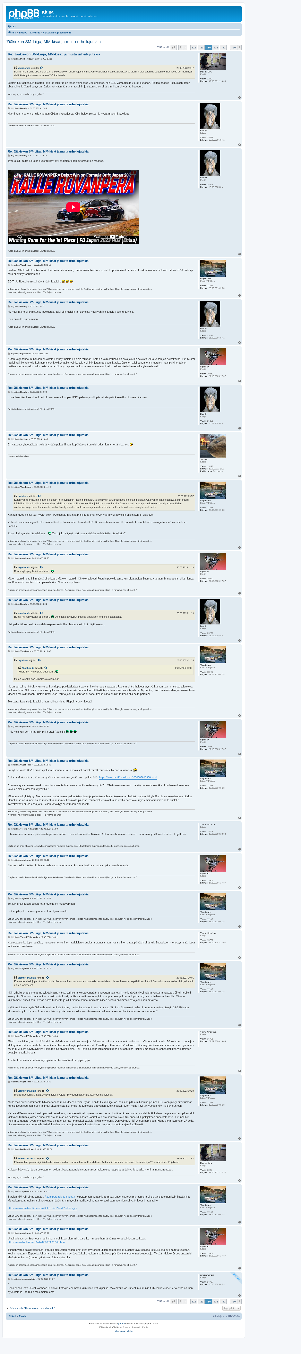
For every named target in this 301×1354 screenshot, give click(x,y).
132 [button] (223, 47)
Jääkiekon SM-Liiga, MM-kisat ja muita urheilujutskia (53, 41)
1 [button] (185, 47)
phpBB (121, 1323)
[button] (174, 47)
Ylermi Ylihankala (27, 977)
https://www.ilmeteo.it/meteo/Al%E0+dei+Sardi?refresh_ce (42, 1208)
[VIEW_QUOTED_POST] (41, 68)
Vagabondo (24, 68)
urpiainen (23, 496)
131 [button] (216, 47)
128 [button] (194, 47)
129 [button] (201, 47)
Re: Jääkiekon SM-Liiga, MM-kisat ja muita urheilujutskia (54, 54)
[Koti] (24, 13)
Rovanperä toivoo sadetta (60, 1196)
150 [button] (233, 47)
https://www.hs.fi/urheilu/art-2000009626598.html (36, 1242)
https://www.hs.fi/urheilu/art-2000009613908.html (128, 777)
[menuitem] (12, 26)
